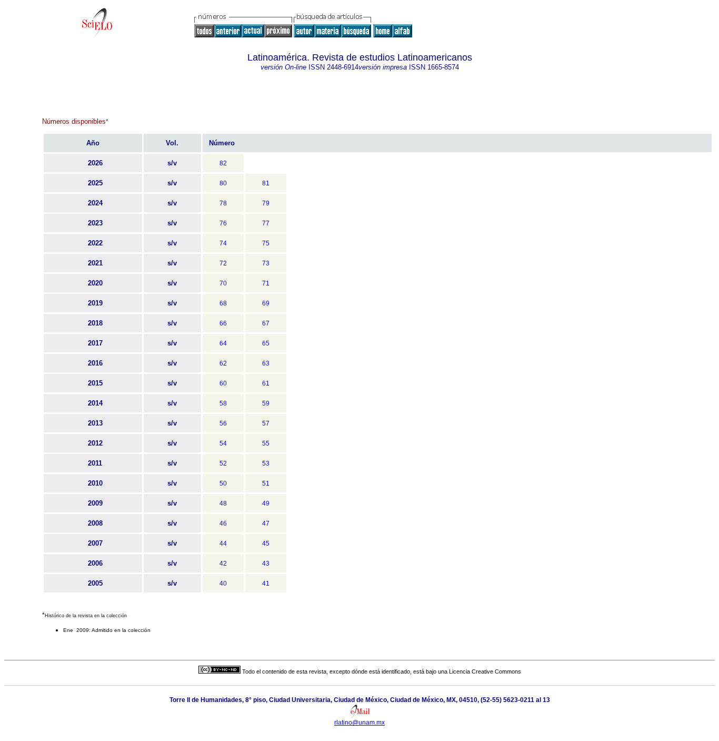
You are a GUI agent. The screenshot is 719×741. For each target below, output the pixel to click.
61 (265, 383)
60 (223, 383)
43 (265, 563)
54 (223, 443)
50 (223, 483)
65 (265, 343)
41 (265, 583)
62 (223, 363)
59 (265, 403)
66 (223, 323)
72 (223, 263)
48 (223, 503)
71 (265, 283)
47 (265, 523)
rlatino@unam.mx (359, 722)
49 (265, 503)
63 (265, 363)
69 (265, 303)
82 (223, 163)
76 (223, 223)
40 (223, 583)
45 (265, 543)
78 (223, 203)
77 (265, 223)
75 (265, 243)
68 (223, 303)
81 (265, 183)
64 (223, 343)
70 (223, 283)
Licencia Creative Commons (485, 671)
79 (265, 203)
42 (223, 563)
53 (265, 463)
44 (223, 543)
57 (265, 423)
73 (265, 263)
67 (265, 323)
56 (223, 423)
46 (223, 523)
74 (223, 243)
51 (265, 483)
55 (265, 443)
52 (223, 463)
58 (223, 403)
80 (223, 183)
